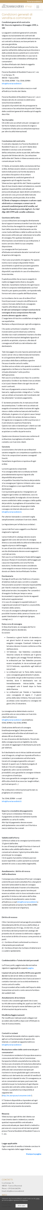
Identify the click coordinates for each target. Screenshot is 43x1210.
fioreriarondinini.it (34, 1)
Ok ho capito (21, 1205)
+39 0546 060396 (14, 1188)
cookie (37, 1198)
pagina (30, 968)
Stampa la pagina (33, 1154)
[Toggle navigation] (37, 6)
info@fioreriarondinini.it (12, 83)
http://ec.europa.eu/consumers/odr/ (16, 1095)
